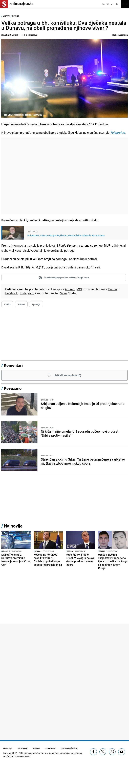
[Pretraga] (107, 4)
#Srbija (7, 304)
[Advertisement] (64, 176)
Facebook (11, 293)
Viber (63, 293)
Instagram (27, 293)
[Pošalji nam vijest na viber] (112, 751)
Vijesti (6, 16)
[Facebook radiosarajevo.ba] (93, 751)
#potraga (36, 304)
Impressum (22, 748)
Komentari (13, 365)
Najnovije (13, 526)
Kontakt (36, 748)
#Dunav (21, 304)
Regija (15, 16)
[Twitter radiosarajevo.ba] (102, 751)
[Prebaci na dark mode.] (103, 4)
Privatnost (51, 748)
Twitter (112, 289)
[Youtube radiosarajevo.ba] (121, 751)
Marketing (7, 748)
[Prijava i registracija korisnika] (112, 4)
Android (70, 289)
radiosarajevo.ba (32, 753)
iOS (79, 289)
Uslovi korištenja (69, 748)
